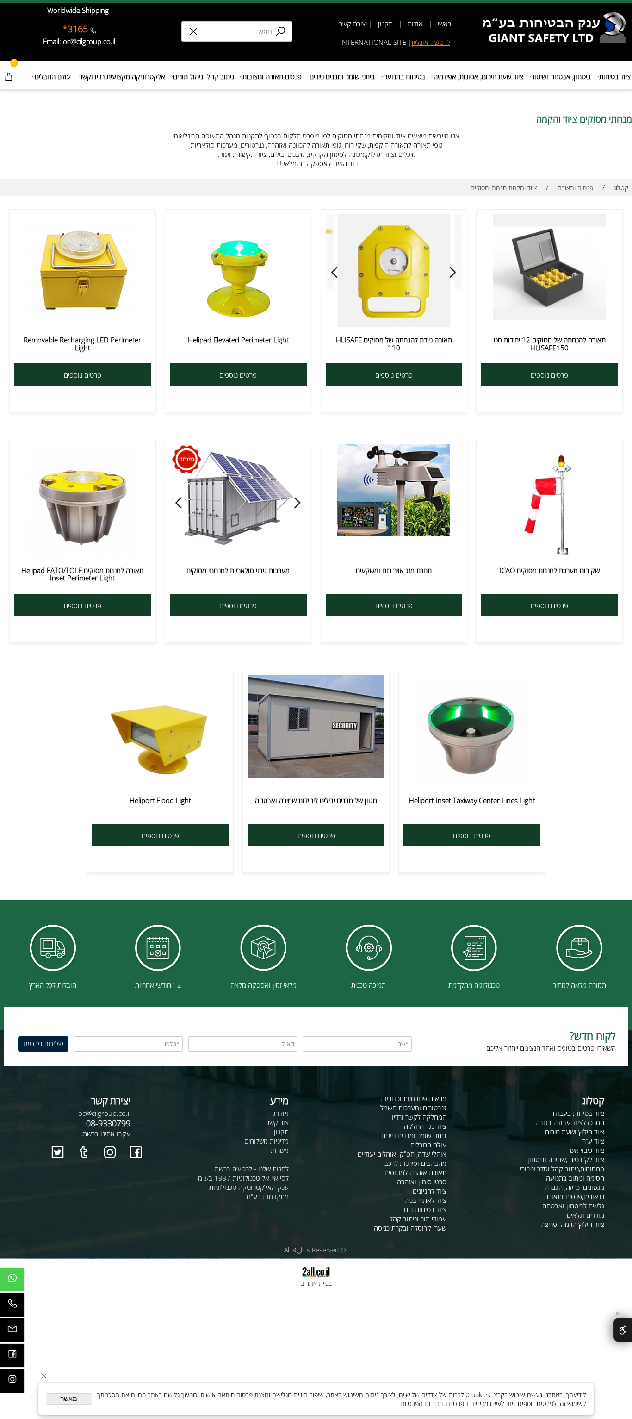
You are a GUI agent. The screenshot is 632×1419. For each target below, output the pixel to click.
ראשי (443, 23)
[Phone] (12, 1307)
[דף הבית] (557, 15)
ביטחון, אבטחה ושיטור (561, 76)
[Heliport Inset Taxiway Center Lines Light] (471, 779)
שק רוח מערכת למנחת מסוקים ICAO (550, 570)
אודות (415, 23)
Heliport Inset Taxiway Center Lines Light (472, 800)
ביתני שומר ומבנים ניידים (342, 76)
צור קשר (277, 1122)
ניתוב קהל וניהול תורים (203, 76)
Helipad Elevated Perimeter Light (238, 339)
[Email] (12, 1332)
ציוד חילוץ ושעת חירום (574, 1131)
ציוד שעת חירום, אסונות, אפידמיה (478, 76)
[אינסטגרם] (12, 1383)
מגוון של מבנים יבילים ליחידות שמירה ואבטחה (316, 800)
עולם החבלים (53, 76)
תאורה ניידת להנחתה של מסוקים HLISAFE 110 (394, 343)
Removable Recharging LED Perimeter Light (82, 343)
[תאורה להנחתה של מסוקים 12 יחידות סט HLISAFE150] (549, 317)
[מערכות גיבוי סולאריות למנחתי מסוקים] (238, 545)
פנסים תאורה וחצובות (272, 76)
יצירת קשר (353, 23)
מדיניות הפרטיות (422, 1403)
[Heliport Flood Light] (160, 783)
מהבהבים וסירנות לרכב (415, 1163)
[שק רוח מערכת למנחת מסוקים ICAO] (550, 554)
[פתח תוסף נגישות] (622, 1330)
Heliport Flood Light (160, 800)
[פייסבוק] (12, 1357)
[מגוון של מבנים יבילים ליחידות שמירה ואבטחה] (316, 774)
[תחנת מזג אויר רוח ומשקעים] (393, 533)
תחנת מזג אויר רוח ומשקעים (394, 570)
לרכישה (440, 42)
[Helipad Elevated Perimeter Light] (238, 324)
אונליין (421, 42)
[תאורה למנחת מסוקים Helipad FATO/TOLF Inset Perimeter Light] (82, 554)
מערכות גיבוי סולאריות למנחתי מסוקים (238, 570)
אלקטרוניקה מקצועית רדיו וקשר (122, 76)
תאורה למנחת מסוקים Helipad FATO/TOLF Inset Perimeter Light (82, 574)
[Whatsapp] (12, 1282)
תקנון (384, 23)
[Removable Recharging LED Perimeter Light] (82, 321)
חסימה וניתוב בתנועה (575, 1177)
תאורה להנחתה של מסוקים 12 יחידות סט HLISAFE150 (550, 343)
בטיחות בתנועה (404, 76)
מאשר (69, 1398)
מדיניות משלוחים (266, 1140)
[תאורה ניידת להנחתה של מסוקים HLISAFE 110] (394, 324)
